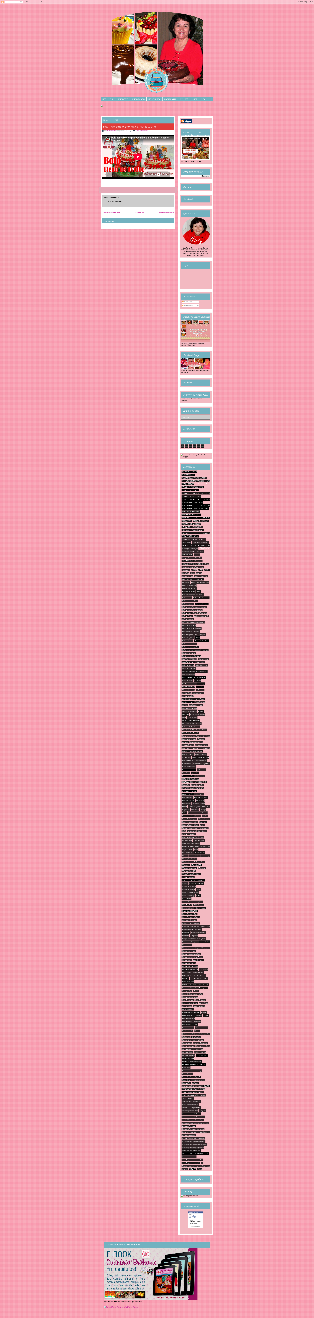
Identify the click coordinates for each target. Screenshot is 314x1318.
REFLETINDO (201, 1055)
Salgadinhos (186, 1083)
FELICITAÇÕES (188, 794)
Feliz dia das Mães (200, 797)
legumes (192, 834)
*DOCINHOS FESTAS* (190, 511)
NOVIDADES (187, 905)
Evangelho (185, 785)
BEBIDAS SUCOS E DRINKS (192, 579)
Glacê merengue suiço (189, 822)
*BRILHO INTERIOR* (190, 490)
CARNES (197, 680)
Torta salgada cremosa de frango (193, 1141)
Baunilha (204, 576)
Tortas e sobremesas (189, 1156)
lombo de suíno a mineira (191, 843)
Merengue (201, 868)
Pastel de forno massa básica (192, 994)
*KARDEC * (186, 527)
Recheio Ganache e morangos (192, 1049)
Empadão (194, 773)
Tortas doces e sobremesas (191, 1150)
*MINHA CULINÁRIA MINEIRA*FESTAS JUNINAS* (196, 533)
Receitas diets (187, 1043)
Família (193, 791)
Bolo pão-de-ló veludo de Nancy (193, 622)
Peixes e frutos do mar (189, 1003)
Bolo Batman (186, 597)
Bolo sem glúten (187, 634)
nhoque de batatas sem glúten (192, 902)
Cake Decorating (188, 665)
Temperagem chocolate (190, 1110)
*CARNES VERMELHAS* (191, 496)
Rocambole (186, 1067)
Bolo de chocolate (201, 604)
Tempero (203, 1110)
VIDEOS (192, 1169)
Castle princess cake (189, 683)
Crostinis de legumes (197, 714)
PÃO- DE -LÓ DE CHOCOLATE (194, 975)
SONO (201, 1092)
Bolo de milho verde (201, 616)
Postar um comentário (114, 201)
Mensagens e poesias (189, 868)
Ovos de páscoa (187, 908)
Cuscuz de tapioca (196, 742)
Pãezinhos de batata (189, 920)
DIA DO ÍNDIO (187, 754)
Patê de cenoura (187, 1000)
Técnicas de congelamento (191, 1107)
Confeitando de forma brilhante (193, 699)
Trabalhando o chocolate (190, 1163)
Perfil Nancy (203, 1003)
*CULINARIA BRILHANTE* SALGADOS (196, 505)
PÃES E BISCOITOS (189, 911)
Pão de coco (205, 948)
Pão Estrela (204, 969)
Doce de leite (186, 763)
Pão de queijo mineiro (190, 966)
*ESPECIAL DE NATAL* (191, 515)
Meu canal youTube (189, 871)
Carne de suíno (187, 680)
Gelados (198, 816)
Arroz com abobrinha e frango (192, 567)
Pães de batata (200, 908)
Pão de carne (186, 945)
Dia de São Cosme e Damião (192, 751)
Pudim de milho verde (189, 1024)
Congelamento (200, 702)
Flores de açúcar (194, 806)
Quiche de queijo (188, 1034)
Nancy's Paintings (188, 895)
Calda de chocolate (189, 668)
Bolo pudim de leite (189, 625)
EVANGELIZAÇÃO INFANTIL (193, 788)
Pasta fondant (187, 991)
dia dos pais (186, 757)
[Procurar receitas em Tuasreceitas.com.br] (189, 1196)
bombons (205, 650)
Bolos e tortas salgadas (190, 647)
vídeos (199, 1169)
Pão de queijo (198, 960)
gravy (202, 825)
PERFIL (112, 99)
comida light (186, 693)
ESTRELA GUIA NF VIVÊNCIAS (194, 782)
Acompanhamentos (188, 551)
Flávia (184, 806)
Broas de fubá (203, 659)
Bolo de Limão (187, 616)
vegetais (185, 1169)
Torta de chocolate (188, 1126)
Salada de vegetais (198, 1080)
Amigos (196, 554)
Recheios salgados (188, 1055)
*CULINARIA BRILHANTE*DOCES (195, 508)
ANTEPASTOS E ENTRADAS (192, 564)
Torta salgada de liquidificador (192, 1147)
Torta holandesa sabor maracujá (193, 1138)
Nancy (198, 889)
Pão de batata (205, 941)
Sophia (203, 1095)
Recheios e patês (200, 1052)
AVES (200, 570)
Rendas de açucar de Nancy (191, 1061)
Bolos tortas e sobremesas (191, 650)
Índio (184, 831)
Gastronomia (193, 1223)
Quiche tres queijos (202, 1034)
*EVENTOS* (186, 521)
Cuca (184, 717)
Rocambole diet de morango (192, 1070)
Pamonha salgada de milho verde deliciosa (196, 926)
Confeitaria (192, 1221)
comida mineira (198, 693)
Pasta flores (203, 988)
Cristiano (185, 714)
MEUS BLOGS (184, 99)
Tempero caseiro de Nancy (191, 1113)
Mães (196, 849)
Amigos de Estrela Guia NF (191, 558)
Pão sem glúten (198, 972)
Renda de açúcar (188, 1058)
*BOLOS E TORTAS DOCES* (193, 487)
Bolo (198, 591)
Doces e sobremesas (189, 769)
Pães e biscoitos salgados (191, 917)
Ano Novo (198, 561)
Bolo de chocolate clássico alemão (194, 607)
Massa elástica (195, 855)
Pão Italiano (186, 972)
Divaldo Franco (187, 760)
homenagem (204, 828)
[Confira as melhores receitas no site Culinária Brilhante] (102, 106)
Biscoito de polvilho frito (200, 582)
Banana (199, 573)
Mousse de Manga (188, 889)
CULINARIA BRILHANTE (191, 723)
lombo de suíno (199, 840)
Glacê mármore (203, 819)
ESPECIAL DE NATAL (190, 779)
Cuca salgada (192, 717)
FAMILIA (185, 791)
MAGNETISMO (187, 852)
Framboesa (195, 809)
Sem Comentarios (142, 131)
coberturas (200, 690)
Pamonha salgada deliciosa (191, 929)
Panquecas (194, 935)
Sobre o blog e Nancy (189, 1092)
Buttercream (200, 662)
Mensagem (185, 865)
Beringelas (185, 582)
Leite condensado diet (189, 837)
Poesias (203, 1012)
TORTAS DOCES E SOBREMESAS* (195, 1153)
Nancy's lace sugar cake (190, 892)
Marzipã (185, 855)
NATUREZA (186, 898)
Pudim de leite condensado (191, 1021)
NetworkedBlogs (193, 1212)
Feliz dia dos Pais (188, 800)
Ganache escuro (187, 816)
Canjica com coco (188, 674)
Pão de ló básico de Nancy (191, 954)
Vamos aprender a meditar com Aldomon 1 (196, 1166)
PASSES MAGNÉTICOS (198, 978)
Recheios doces (187, 1052)
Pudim (205, 1015)
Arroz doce (186, 570)
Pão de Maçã (186, 960)
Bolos (198, 637)
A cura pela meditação (190, 548)
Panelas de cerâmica (198, 932)
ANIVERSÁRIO (187, 561)
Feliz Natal (200, 800)
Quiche (196, 1031)
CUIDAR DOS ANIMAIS (191, 720)
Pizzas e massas (187, 1009)
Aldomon (200, 551)
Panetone (185, 935)
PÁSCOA (185, 978)
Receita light (186, 1040)
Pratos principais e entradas (192, 1015)
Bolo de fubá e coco (200, 613)
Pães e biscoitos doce (189, 914)
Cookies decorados (195, 705)
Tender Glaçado (187, 1120)
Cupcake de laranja (189, 739)
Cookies (185, 705)
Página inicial (138, 212)
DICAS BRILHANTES (170, 99)
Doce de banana (200, 760)
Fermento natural (199, 803)
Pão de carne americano (190, 948)
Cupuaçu (185, 742)
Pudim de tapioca (201, 1027)
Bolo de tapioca (187, 619)
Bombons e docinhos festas (191, 656)
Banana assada (187, 576)
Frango (203, 809)
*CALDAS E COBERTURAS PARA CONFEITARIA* (196, 493)
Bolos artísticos (187, 640)
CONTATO (203, 99)
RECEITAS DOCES (123, 99)
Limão (201, 837)
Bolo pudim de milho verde (191, 628)
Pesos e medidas (199, 1006)
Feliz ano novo (187, 797)
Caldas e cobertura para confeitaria (194, 671)
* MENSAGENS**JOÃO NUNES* (194, 478)
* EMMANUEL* (191, 472)
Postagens (188, 302)
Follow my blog (195, 1226)
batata (197, 576)
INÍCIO (104, 99)
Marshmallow (199, 852)
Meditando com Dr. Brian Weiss (193, 862)
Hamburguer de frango (190, 828)
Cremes (200, 711)
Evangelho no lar (197, 785)
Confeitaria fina (187, 702)
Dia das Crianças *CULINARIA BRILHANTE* (196, 748)
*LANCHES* (197, 527)
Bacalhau (185, 573)
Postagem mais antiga (165, 212)
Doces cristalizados (188, 766)
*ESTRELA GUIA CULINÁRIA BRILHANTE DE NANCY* (196, 518)
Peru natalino (187, 1006)
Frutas (184, 812)
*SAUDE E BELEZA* (200, 542)
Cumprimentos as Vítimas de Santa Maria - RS (196, 736)
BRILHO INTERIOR (189, 659)
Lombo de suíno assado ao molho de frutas (196, 846)
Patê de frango (200, 1000)
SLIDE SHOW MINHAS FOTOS (193, 1089)
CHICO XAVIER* (188, 687)
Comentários (188, 305)
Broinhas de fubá (188, 662)
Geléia (205, 816)
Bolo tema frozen (188, 637)
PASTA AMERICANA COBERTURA (195, 984)
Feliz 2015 (199, 794)
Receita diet (196, 1037)
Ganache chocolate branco (197, 812)
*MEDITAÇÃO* (197, 530)
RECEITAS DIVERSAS (154, 99)
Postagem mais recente (111, 212)
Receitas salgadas (188, 1046)
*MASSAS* (186, 530)
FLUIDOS (205, 806)
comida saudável (188, 696)
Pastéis (196, 991)
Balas (193, 573)
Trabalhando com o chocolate (192, 1160)
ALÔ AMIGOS (187, 554)
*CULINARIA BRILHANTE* (192, 502)
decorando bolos (188, 745)
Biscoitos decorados (189, 585)
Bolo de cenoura (188, 604)
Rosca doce (186, 1080)
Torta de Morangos (188, 1135)
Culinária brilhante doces (191, 726)
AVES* (206, 570)
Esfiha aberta (199, 776)
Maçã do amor (187, 849)
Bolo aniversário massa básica (192, 594)
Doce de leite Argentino (201, 763)
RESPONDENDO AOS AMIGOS (193, 1064)
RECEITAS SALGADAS (138, 99)
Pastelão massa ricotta (190, 997)
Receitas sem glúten (203, 1046)
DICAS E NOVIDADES (200, 757)
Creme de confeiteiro (189, 711)
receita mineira (198, 1040)
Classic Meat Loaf (188, 690)
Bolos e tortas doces (202, 640)
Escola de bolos (187, 776)
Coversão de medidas (189, 708)
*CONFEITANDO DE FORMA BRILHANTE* (196, 499)
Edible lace (201, 769)
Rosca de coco (187, 1074)
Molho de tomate (188, 877)
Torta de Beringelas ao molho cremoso (195, 1123)
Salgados (195, 1083)
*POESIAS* (186, 542)
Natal (198, 895)
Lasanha (185, 834)
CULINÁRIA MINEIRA (190, 733)
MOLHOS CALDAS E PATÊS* (193, 880)
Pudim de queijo (188, 1027)
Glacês (196, 825)
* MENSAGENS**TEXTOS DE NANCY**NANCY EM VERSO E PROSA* (196, 481)
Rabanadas (186, 1037)
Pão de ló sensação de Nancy (192, 957)
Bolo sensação (200, 634)
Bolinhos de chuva (188, 591)
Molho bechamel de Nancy (191, 874)
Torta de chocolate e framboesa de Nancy (196, 1132)
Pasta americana (188, 981)
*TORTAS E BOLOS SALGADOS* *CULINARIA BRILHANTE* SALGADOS (196, 545)
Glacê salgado (187, 825)
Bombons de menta (188, 653)
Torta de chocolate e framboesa (193, 1129)
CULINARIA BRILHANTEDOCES (194, 730)
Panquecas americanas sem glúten (194, 938)
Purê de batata (187, 1031)
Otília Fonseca (198, 905)
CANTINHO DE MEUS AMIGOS (194, 677)
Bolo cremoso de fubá (189, 601)
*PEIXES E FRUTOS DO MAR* (193, 539)
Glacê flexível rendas (189, 819)
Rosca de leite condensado (191, 1077)
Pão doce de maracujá (190, 969)
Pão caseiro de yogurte (190, 941)
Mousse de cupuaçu (189, 886)
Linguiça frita (187, 840)
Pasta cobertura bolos (189, 988)
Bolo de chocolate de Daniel (192, 610)
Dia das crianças (201, 745)
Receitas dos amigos (200, 1043)
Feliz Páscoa (186, 803)
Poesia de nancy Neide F (190, 1012)
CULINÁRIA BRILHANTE (192, 1217)
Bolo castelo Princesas (201, 597)
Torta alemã (199, 1120)
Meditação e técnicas (189, 859)
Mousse (184, 883)
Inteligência (192, 831)
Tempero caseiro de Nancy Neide (193, 1117)
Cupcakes (200, 739)
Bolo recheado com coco (190, 631)
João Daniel (202, 831)
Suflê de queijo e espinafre (191, 1101)
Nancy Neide (111, 131)
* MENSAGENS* (188, 475)
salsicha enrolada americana (192, 1086)
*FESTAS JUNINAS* (200, 521)
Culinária (198, 1221)
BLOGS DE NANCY (189, 588)
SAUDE (206, 1086)
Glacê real (202, 822)
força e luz (185, 809)
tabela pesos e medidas (190, 1104)
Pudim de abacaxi (188, 1018)
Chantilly (201, 683)
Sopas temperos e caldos (190, 1095)
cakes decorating (201, 665)
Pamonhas (185, 932)
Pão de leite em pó (188, 951)
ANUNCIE (194, 99)
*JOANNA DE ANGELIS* (191, 524)
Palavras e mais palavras (190, 923)
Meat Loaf (205, 855)
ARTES (194, 570)
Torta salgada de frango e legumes (194, 1144)
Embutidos (186, 773)
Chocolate (200, 687)
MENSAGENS (196, 865)
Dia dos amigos (200, 754)
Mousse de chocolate (196, 883)
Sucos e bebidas (187, 1098)
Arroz (207, 564)
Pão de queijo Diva (189, 963)
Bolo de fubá (186, 613)
